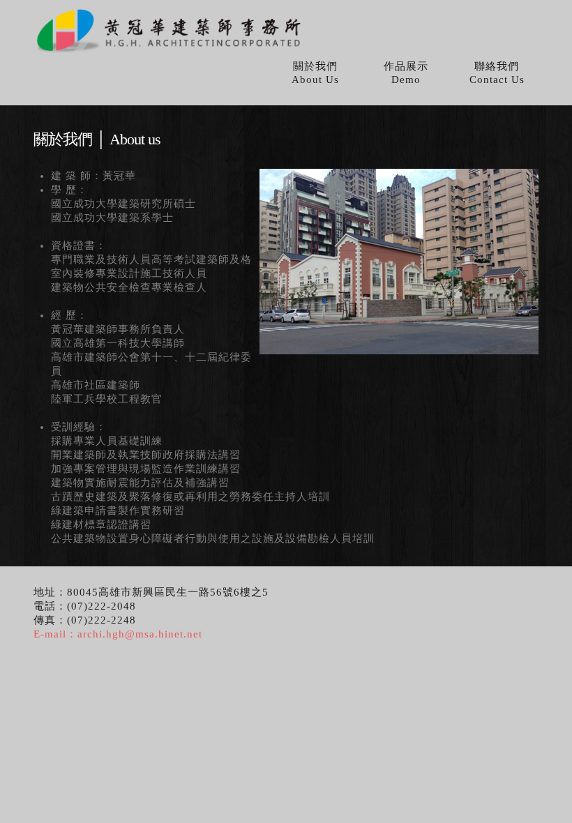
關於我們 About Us (315, 73)
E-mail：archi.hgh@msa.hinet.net (117, 634)
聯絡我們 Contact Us (497, 73)
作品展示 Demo (406, 73)
